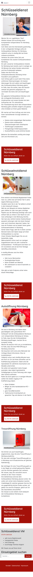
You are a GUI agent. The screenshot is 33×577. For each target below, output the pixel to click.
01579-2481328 (6, 534)
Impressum (24, 565)
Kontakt (8, 565)
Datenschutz (16, 565)
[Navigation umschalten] (29, 2)
